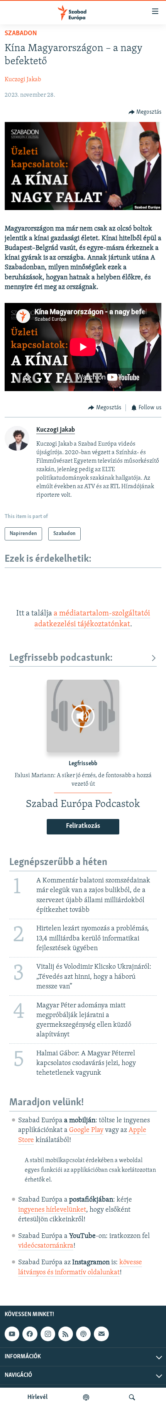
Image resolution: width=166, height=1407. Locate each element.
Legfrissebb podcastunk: (61, 658)
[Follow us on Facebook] (29, 1334)
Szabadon (21, 33)
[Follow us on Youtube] (12, 1334)
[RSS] (65, 1334)
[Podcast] (83, 1334)
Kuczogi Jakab (23, 80)
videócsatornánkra (45, 1246)
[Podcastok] (86, 1397)
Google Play (86, 1130)
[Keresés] (132, 1397)
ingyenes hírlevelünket (52, 1210)
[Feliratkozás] (101, 1334)
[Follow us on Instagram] (48, 1334)
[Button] (145, 112)
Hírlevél (37, 1397)
